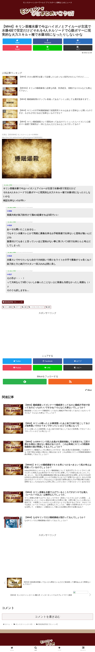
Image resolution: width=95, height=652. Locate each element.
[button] (88, 376)
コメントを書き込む (47, 616)
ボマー (17, 307)
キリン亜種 (8, 307)
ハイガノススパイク (37, 307)
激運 (48, 307)
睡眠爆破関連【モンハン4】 (13, 302)
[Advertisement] (47, 61)
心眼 (25, 307)
